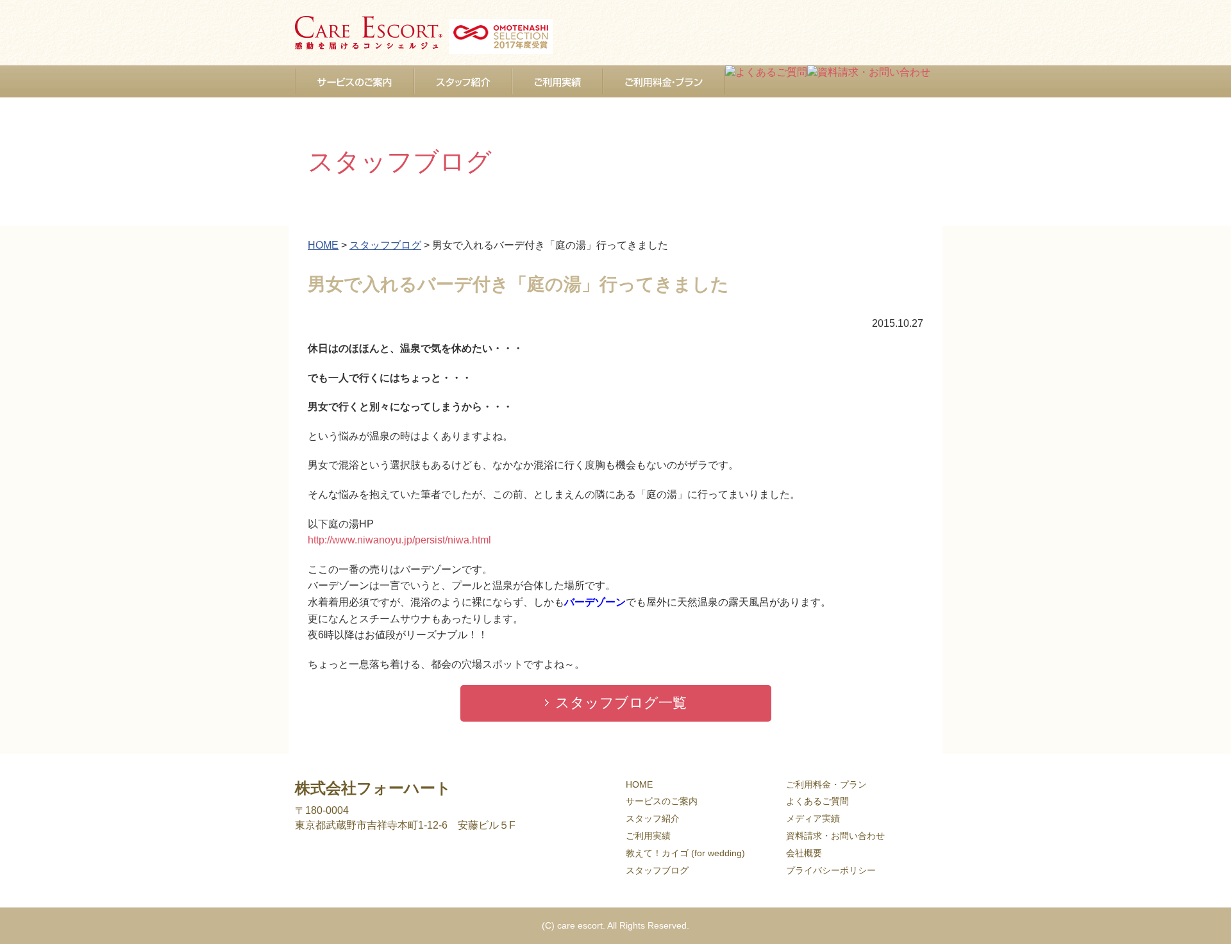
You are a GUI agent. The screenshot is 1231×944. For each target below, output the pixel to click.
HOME (639, 784)
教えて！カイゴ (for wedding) (685, 853)
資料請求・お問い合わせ (835, 836)
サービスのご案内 (662, 801)
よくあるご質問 (817, 801)
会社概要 (804, 853)
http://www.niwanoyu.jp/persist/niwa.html (399, 539)
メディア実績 (813, 818)
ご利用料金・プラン (826, 784)
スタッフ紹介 (653, 818)
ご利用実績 (648, 836)
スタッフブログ (657, 870)
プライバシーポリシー (831, 870)
